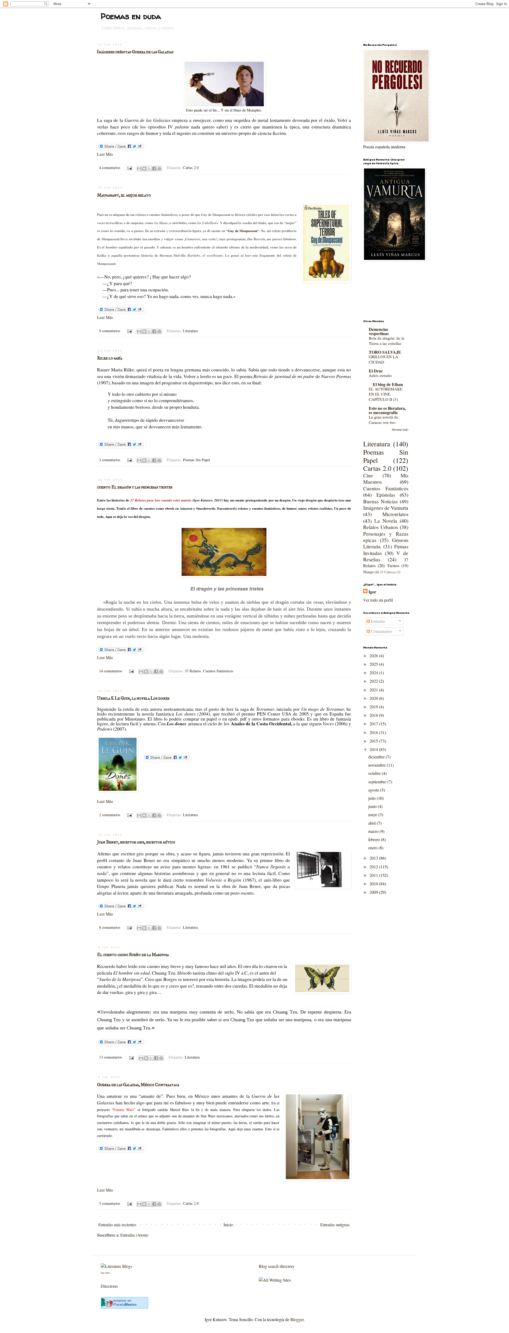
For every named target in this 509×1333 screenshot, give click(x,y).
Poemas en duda (131, 16)
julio (372, 798)
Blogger (297, 1319)
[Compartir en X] (149, 168)
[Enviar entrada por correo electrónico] (129, 167)
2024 (374, 672)
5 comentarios (109, 1203)
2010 (374, 883)
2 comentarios (109, 814)
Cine (368, 475)
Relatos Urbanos (380, 527)
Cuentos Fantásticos (218, 670)
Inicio (228, 1224)
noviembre (377, 765)
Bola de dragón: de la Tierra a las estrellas (386, 340)
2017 (374, 723)
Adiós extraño (380, 375)
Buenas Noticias (380, 501)
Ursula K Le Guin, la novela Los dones (133, 698)
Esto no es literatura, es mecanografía (387, 410)
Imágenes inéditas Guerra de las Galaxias (135, 51)
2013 (374, 858)
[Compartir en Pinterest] (159, 168)
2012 (374, 866)
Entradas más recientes (117, 1224)
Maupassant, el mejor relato (124, 195)
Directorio (109, 1286)
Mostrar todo (400, 429)
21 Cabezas (388, 572)
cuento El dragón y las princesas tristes (134, 487)
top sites (105, 1272)
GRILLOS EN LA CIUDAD (383, 359)
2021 (374, 689)
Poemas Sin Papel (196, 459)
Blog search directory (277, 1266)
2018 (374, 715)
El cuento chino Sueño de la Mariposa (133, 954)
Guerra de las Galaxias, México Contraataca (138, 1084)
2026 (374, 655)
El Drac (376, 371)
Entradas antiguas (335, 1224)
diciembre (377, 756)
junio (373, 806)
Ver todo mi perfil (378, 600)
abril (372, 823)
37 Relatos (193, 670)
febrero (374, 839)
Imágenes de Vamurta (385, 507)
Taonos (393, 565)
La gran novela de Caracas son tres (383, 419)
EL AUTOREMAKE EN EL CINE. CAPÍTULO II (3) (385, 394)
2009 (374, 892)
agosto (374, 790)
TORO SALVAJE (385, 352)
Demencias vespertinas (379, 331)
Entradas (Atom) (134, 1235)
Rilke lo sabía (109, 358)
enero (373, 847)
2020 (374, 698)
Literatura (190, 330)
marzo (374, 831)
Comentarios (381, 631)
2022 (374, 681)
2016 (374, 732)
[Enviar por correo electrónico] (139, 168)
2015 (374, 741)
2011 (374, 875)
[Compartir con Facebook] (154, 168)
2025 (374, 664)
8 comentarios (109, 927)
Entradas (377, 621)
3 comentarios (109, 459)
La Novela (385, 520)
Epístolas (385, 494)
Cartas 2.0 (191, 167)
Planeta (125, 1305)
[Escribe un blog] (144, 168)
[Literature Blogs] (116, 1266)
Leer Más (105, 154)
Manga (368, 571)
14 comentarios (110, 670)
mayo (373, 814)
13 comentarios (110, 1057)
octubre (375, 773)
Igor (372, 592)
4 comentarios (109, 167)
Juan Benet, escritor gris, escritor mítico (136, 842)
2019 (374, 706)
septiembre (377, 781)
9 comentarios (109, 330)
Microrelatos (395, 514)
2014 (374, 749)
